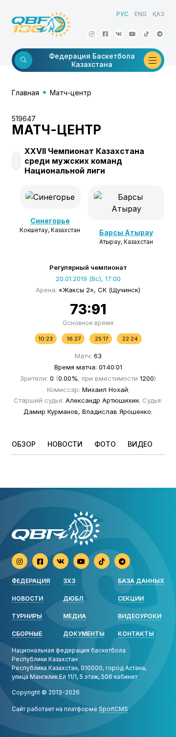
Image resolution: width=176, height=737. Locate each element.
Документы (84, 633)
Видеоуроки (139, 616)
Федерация (31, 581)
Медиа (74, 616)
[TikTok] (146, 33)
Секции (131, 598)
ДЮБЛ (73, 598)
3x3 (69, 581)
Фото (105, 444)
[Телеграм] (159, 33)
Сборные (27, 633)
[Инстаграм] (91, 33)
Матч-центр (70, 92)
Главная (25, 92)
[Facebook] (105, 33)
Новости (65, 444)
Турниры (27, 616)
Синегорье (50, 221)
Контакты (136, 633)
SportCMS (113, 709)
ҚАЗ (158, 14)
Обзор (24, 444)
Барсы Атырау (126, 232)
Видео (140, 444)
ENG (140, 14)
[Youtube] (132, 33)
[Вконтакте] (118, 33)
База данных (141, 581)
